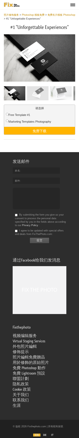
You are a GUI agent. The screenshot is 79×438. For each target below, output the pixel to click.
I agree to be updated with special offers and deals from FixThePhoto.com (39, 232)
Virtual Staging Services (29, 341)
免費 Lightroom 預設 (29, 373)
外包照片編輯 (25, 347)
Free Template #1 (19, 114)
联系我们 (21, 400)
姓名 (17, 170)
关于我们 (21, 395)
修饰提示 (21, 352)
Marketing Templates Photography (29, 121)
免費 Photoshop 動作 (29, 368)
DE (45, 435)
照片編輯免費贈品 (29, 357)
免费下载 (39, 130)
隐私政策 (21, 384)
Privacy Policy (30, 225)
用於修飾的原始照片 (31, 363)
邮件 (17, 180)
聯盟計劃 (21, 379)
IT (52, 435)
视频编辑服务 (25, 336)
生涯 (17, 406)
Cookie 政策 (22, 389)
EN (37, 435)
